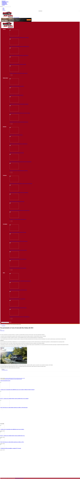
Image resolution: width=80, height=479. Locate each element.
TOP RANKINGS (4, 4)
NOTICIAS (4, 29)
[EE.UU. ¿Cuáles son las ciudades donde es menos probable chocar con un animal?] (14, 44)
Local (3, 9)
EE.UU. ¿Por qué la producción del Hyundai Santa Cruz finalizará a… (19, 170)
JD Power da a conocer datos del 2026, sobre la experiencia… (18, 219)
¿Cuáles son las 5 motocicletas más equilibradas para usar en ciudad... (12, 429)
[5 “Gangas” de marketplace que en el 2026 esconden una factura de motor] (14, 71)
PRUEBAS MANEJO (5, 1)
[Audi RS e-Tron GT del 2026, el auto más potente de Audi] (14, 84)
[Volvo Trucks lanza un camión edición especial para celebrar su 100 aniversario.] (14, 53)
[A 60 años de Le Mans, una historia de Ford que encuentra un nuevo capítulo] (14, 133)
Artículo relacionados (3, 380)
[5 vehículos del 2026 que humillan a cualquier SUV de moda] (14, 62)
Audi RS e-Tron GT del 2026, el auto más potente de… (17, 86)
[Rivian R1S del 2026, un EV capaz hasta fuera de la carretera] (14, 93)
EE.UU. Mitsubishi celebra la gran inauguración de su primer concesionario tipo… (21, 161)
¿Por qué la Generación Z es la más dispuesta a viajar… (17, 201)
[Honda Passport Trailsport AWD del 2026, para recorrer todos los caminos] (14, 111)
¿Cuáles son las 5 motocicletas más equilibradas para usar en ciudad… (19, 37)
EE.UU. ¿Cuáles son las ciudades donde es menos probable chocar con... (12, 435)
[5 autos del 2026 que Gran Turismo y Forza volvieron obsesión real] (14, 248)
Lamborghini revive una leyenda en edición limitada (17, 152)
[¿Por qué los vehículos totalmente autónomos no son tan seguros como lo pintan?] (14, 208)
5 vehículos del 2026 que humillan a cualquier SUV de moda (18, 64)
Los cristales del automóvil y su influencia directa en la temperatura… (19, 192)
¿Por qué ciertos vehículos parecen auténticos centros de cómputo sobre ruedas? (21, 183)
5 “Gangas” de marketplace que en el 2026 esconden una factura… (19, 73)
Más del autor (8, 380)
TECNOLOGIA (4, 3)
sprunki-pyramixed (17, 478)
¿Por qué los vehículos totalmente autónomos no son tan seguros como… (20, 210)
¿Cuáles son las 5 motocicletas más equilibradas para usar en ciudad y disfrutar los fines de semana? (17, 389)
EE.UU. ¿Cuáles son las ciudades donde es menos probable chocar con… (19, 46)
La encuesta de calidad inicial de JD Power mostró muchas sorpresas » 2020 (15, 378)
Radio (3, 8)
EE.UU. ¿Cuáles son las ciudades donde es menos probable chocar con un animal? (14, 398)
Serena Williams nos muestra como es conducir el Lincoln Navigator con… (20, 316)
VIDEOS (4, 272)
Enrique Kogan (2, 330)
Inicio (1, 324)
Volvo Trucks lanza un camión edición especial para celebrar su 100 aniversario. (14, 407)
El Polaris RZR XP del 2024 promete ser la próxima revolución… (18, 307)
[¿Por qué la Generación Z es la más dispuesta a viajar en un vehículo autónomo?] (14, 199)
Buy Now (4, 10)
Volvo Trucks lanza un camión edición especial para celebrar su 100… (19, 55)
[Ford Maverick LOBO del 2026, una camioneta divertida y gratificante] (14, 102)
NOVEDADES (4, 2)
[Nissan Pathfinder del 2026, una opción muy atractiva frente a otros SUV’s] (14, 120)
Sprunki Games (22, 478)
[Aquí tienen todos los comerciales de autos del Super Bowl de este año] (14, 288)
